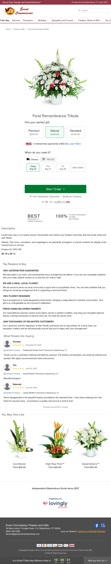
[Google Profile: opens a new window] (103, 525)
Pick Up (50, 159)
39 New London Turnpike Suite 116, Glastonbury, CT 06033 (33, 528)
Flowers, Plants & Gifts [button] (89, 20)
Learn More (75, 143)
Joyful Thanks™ (29, 392)
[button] (103, 551)
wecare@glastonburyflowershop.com (23, 533)
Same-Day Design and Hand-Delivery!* (21, 2)
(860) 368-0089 (13, 531)
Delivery (34, 159)
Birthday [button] (42, 20)
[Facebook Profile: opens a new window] (97, 525)
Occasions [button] (28, 20)
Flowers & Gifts (19, 29)
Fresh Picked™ (29, 373)
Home (8, 29)
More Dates (78, 167)
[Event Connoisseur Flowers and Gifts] (19, 11)
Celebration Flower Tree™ (33, 350)
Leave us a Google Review (91, 531)
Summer (16, 20)
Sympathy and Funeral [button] (63, 20)
